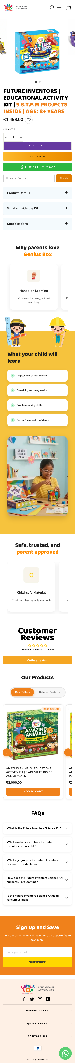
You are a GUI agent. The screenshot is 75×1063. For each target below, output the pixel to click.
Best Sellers (22, 692)
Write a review (37, 660)
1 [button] (36, 82)
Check (64, 178)
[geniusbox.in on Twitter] (32, 999)
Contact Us (37, 1036)
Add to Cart (33, 791)
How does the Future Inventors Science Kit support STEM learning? (34, 880)
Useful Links (37, 1010)
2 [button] (40, 82)
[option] (38, 49)
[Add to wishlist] (29, 120)
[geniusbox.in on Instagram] (40, 999)
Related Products (49, 692)
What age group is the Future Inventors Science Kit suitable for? (32, 862)
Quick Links (37, 1023)
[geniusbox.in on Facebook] (24, 999)
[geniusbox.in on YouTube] (48, 999)
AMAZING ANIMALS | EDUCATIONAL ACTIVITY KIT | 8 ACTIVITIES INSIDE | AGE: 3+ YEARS (30, 772)
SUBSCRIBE (37, 962)
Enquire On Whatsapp (40, 167)
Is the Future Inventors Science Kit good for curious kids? (33, 898)
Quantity (10, 129)
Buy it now (37, 156)
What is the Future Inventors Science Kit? (34, 828)
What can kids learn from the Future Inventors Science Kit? (30, 844)
